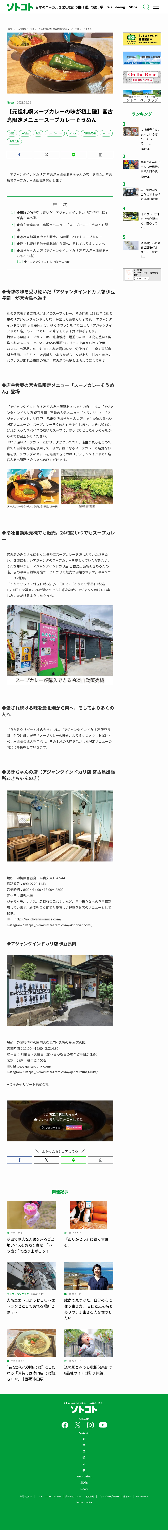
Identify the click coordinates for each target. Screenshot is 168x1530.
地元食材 (14, 141)
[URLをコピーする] (100, 154)
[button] (19, 154)
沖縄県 (25, 133)
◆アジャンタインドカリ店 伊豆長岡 (47, 261)
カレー (106, 133)
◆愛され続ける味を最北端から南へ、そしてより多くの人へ (61, 243)
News (84, 1489)
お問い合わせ (26, 1496)
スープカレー (55, 133)
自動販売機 (89, 133)
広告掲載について (73, 1496)
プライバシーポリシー (109, 1496)
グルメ (72, 133)
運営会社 (127, 1496)
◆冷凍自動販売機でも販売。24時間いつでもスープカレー (59, 236)
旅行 (11, 133)
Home (9, 28)
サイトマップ (142, 1496)
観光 (38, 133)
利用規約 (90, 1496)
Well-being (116, 7)
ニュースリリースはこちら (48, 1496)
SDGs (133, 7)
